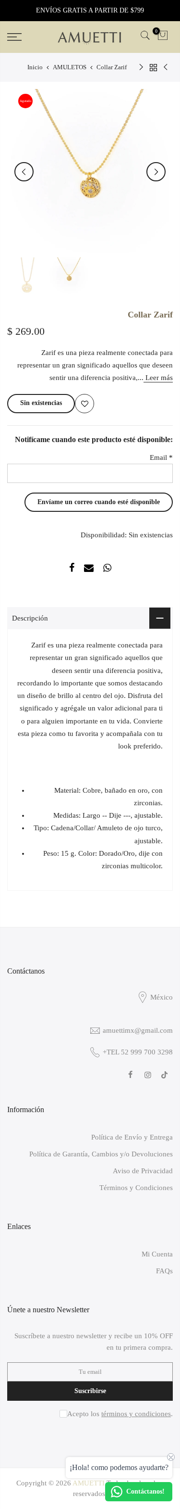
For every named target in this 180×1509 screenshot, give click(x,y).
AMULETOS (69, 67)
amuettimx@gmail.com (138, 1030)
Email (161, 457)
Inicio (35, 67)
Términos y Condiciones (136, 1188)
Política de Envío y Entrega (132, 1137)
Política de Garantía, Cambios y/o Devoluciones (101, 1154)
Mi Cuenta (157, 1254)
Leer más (158, 377)
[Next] (24, 171)
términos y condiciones (136, 1414)
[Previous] (156, 171)
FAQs (164, 1271)
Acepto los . (120, 1414)
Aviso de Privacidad (143, 1171)
